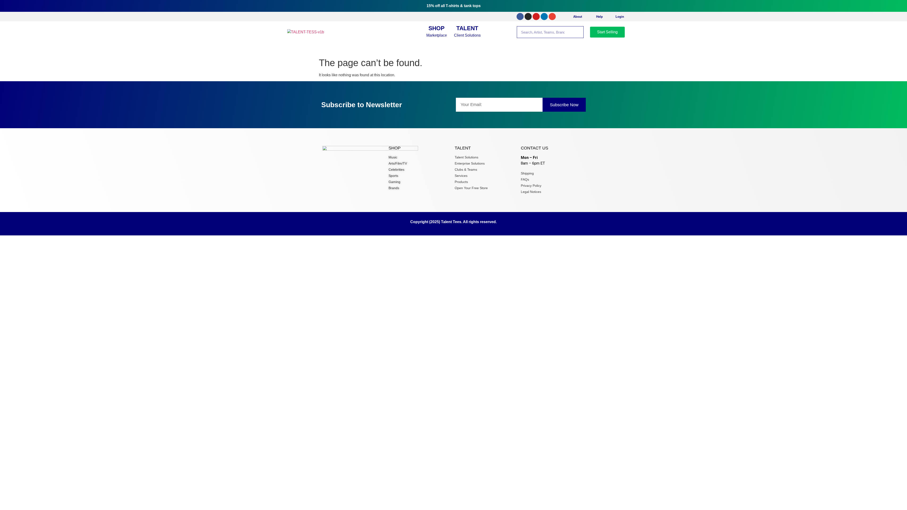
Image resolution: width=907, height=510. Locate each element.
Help (599, 16)
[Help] (591, 16)
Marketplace (436, 31)
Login (620, 16)
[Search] (577, 32)
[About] (568, 16)
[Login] (610, 16)
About (577, 16)
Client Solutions (467, 31)
